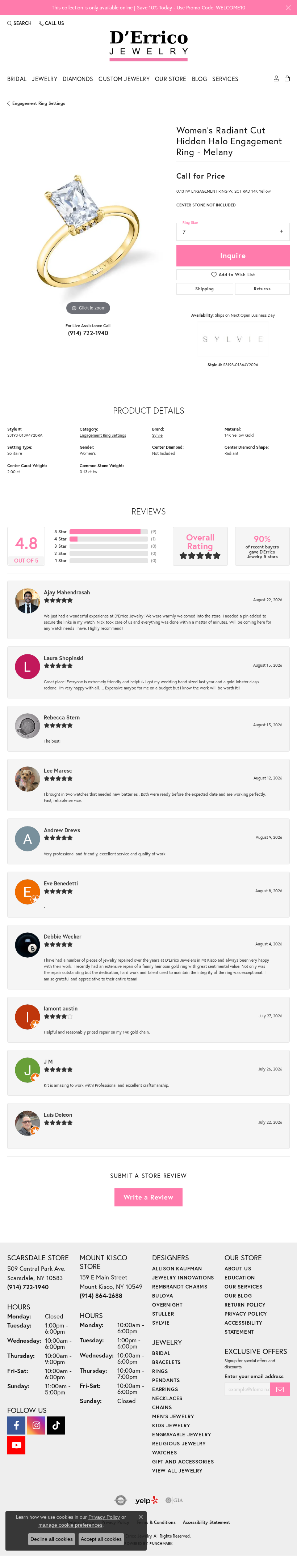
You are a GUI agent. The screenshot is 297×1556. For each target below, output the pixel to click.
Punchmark (161, 1543)
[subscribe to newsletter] (280, 1389)
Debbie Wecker (62, 936)
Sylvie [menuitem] (161, 1322)
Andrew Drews (62, 830)
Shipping (204, 288)
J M (48, 1061)
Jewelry (44, 78)
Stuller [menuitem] (163, 1313)
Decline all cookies (51, 1539)
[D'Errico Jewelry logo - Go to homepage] (148, 46)
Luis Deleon (58, 1114)
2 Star (60, 553)
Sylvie (157, 435)
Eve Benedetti (61, 883)
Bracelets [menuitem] (166, 1362)
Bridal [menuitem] (161, 1353)
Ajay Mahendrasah (67, 592)
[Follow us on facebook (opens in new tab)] (16, 1425)
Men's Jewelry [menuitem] (173, 1416)
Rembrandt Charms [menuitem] (180, 1286)
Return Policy (245, 1304)
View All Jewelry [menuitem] (177, 1470)
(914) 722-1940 (88, 333)
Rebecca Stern (62, 717)
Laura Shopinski (63, 658)
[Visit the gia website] (174, 1500)
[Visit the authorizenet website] (120, 1500)
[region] (88, 236)
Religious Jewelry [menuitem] (179, 1443)
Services (225, 78)
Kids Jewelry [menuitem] (171, 1425)
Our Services (244, 1286)
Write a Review (148, 1197)
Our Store (171, 78)
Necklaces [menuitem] (167, 1398)
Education (240, 1277)
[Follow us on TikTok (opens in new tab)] (56, 1425)
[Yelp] (146, 1500)
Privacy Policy (246, 1313)
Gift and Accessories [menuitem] (183, 1461)
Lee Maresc (58, 770)
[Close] (288, 7)
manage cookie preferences (70, 1525)
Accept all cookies (101, 1539)
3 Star (60, 546)
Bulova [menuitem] (162, 1295)
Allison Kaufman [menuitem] (177, 1268)
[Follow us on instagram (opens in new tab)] (36, 1425)
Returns (262, 288)
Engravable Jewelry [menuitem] (181, 1434)
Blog (199, 78)
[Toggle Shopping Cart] (287, 80)
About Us (238, 1268)
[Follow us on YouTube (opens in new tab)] (16, 1445)
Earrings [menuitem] (165, 1389)
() (153, 531)
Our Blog (238, 1295)
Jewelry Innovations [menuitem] (183, 1277)
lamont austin (61, 1008)
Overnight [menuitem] (167, 1304)
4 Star (60, 539)
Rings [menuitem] (160, 1371)
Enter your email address (254, 1376)
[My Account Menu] (276, 80)
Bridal (16, 78)
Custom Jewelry (124, 78)
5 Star (60, 531)
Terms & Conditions (156, 1522)
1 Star (61, 560)
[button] (19, 23)
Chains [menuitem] (162, 1407)
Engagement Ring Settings (38, 103)
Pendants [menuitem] (166, 1380)
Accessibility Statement (206, 1522)
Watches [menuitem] (164, 1452)
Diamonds (78, 78)
